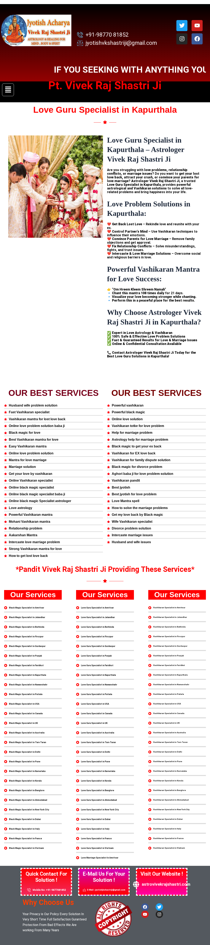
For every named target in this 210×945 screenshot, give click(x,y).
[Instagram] (181, 38)
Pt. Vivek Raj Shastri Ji (105, 85)
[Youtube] (197, 25)
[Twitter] (181, 25)
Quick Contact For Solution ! (46, 877)
